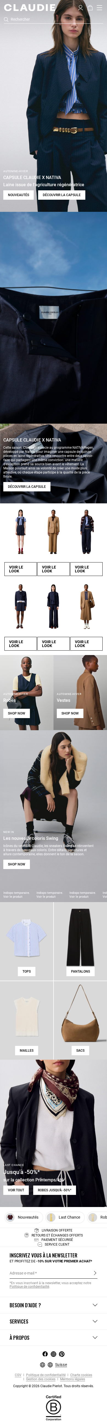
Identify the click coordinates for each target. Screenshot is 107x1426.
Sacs (80, 1050)
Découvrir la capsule (62, 195)
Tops (26, 971)
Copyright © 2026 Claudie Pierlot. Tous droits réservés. (53, 1386)
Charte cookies (80, 1375)
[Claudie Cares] (53, 1408)
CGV (18, 1375)
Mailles (26, 1050)
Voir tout (16, 1190)
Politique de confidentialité (29, 1287)
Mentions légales (72, 1379)
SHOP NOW (16, 713)
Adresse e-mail (22, 1273)
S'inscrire (95, 1272)
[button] (80, 7)
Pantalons (80, 971)
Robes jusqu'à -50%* (54, 1190)
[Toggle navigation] (99, 8)
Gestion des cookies (40, 1379)
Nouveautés (18, 195)
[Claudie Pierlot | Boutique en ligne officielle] (29, 7)
